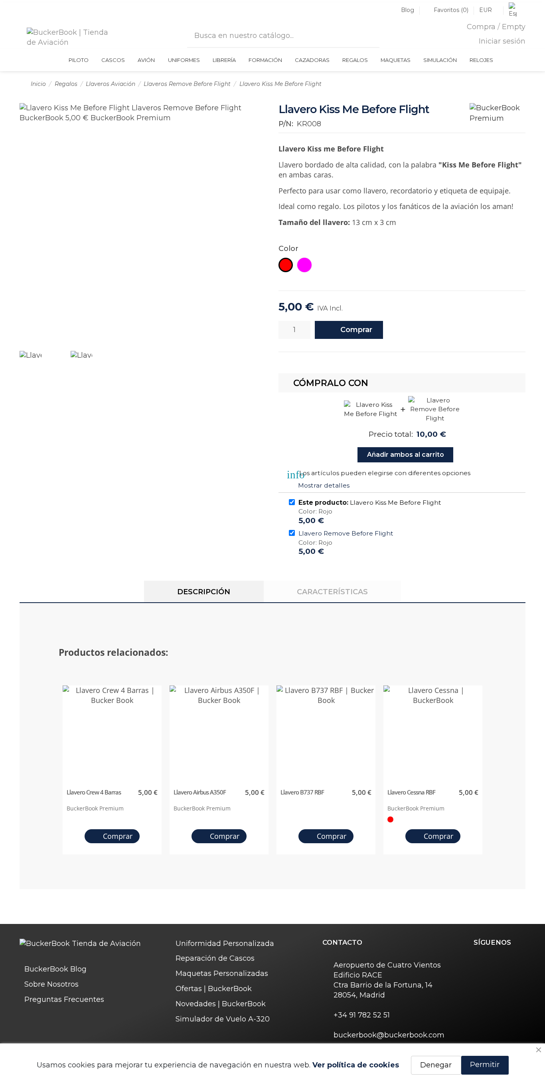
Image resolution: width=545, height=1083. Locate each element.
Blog (407, 10)
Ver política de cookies (355, 1065)
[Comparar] (432, 330)
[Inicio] (58, 60)
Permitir (485, 1064)
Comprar (356, 329)
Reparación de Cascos (215, 958)
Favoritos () (451, 10)
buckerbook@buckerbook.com (389, 1035)
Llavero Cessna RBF (411, 792)
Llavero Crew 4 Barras (94, 792)
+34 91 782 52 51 (362, 1015)
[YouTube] (520, 960)
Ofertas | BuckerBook (214, 988)
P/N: (285, 123)
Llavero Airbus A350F (200, 792)
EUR (486, 10)
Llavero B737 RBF (302, 792)
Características (332, 591)
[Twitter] (493, 960)
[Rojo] (390, 819)
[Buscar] (369, 34)
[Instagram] (506, 960)
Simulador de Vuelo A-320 (223, 1019)
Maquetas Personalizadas (222, 973)
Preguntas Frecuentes (64, 999)
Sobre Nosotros (51, 984)
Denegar (436, 1065)
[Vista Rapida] (155, 728)
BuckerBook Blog (55, 969)
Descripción (203, 591)
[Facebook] (479, 960)
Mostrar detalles (324, 485)
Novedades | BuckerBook (221, 1003)
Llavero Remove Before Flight (345, 533)
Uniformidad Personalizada (225, 943)
